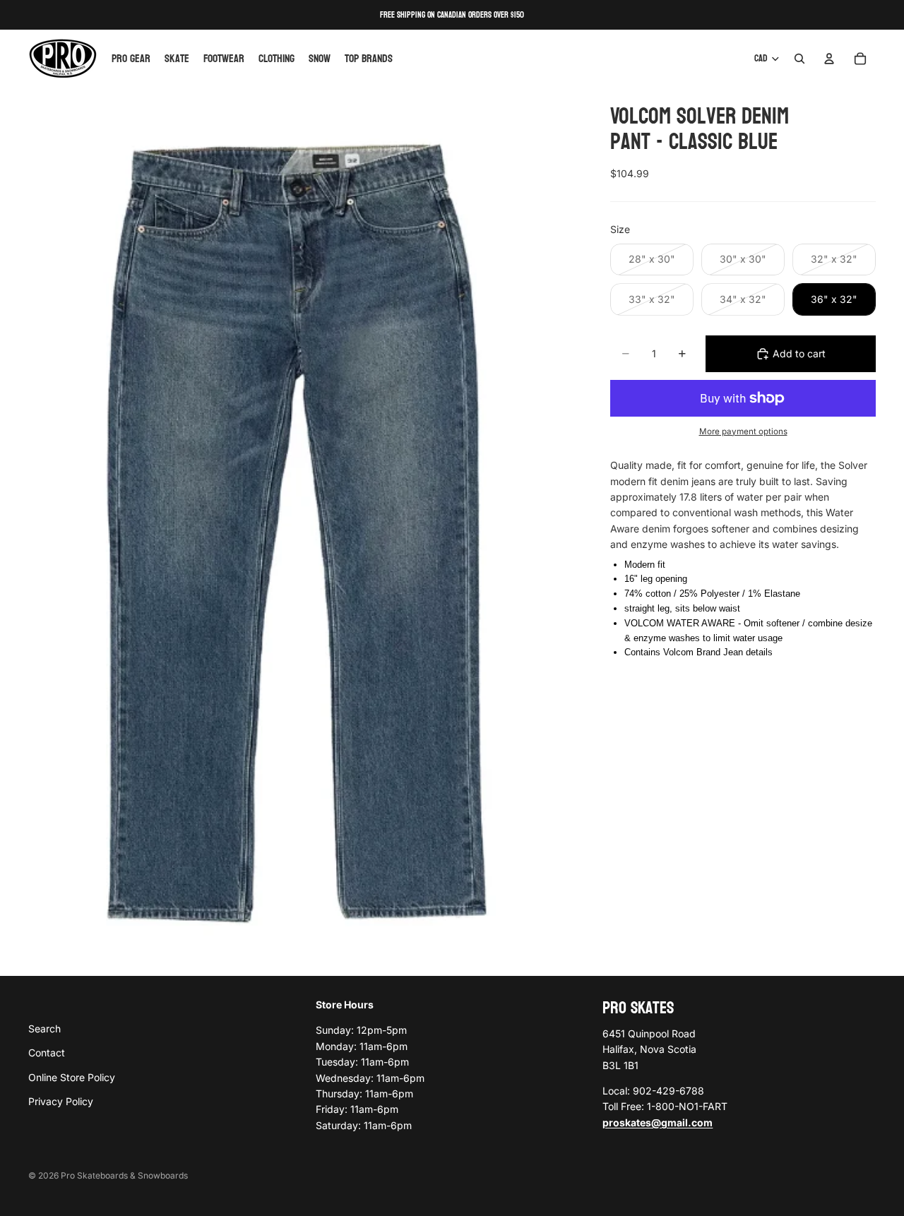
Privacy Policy (60, 1101)
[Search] (799, 58)
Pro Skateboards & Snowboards (124, 1175)
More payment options (743, 431)
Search (44, 1028)
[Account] (829, 58)
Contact (46, 1053)
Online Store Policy (71, 1077)
